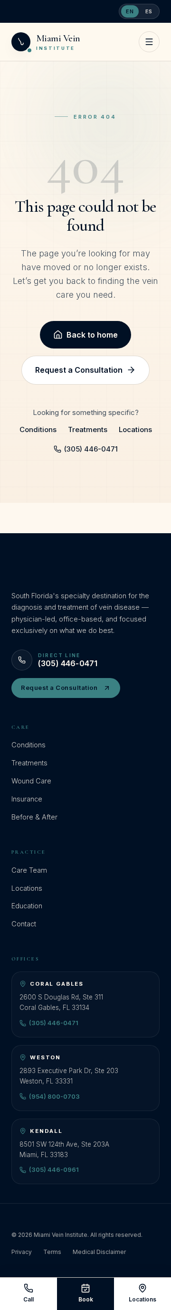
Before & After (34, 817)
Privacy (21, 1251)
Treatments (87, 429)
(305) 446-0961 (54, 1169)
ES (148, 11)
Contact (23, 924)
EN (129, 11)
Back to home (92, 334)
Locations (135, 429)
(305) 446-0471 (91, 448)
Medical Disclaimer (99, 1251)
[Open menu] (149, 41)
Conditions (38, 429)
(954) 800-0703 (54, 1096)
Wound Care (31, 781)
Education (26, 906)
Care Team (29, 870)
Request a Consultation (79, 370)
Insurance (26, 799)
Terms (52, 1251)
